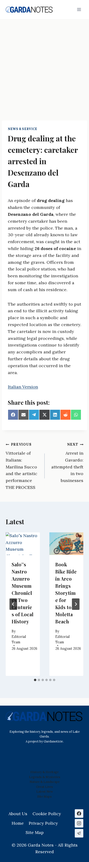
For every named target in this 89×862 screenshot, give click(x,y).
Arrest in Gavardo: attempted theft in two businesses (67, 462)
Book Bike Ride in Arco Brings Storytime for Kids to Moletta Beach (66, 593)
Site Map (43, 797)
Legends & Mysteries (44, 777)
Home (18, 823)
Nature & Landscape (45, 782)
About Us (18, 813)
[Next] (76, 604)
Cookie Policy (47, 813)
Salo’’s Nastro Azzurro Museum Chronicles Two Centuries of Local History (22, 593)
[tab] (35, 680)
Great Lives (44, 787)
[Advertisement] (44, 66)
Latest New (44, 792)
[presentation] (23, 543)
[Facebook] (79, 813)
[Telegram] (79, 833)
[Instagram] (79, 823)
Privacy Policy (43, 823)
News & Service (22, 129)
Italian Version (23, 387)
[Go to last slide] (13, 604)
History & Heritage (44, 772)
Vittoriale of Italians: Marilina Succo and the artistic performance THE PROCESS (21, 466)
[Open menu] (79, 9)
